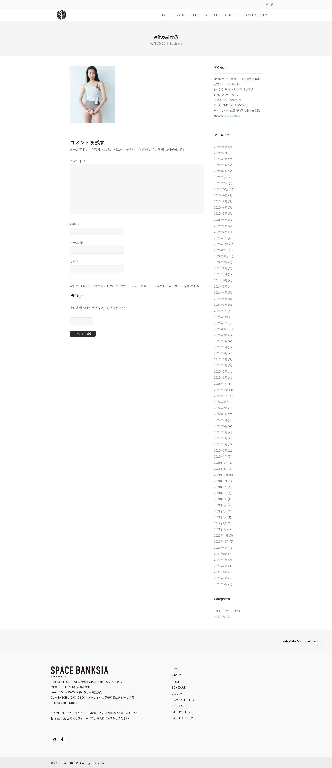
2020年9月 (221, 547)
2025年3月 (220, 226)
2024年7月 (220, 274)
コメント (78, 161)
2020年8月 (220, 554)
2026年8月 (220, 147)
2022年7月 (220, 420)
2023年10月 (221, 329)
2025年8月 (220, 201)
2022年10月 (221, 402)
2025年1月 (220, 238)
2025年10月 (221, 189)
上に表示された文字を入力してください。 (99, 308)
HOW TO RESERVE (184, 699)
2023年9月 (220, 335)
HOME (176, 669)
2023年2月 (220, 377)
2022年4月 (220, 438)
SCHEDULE (179, 687)
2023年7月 (220, 347)
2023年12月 (221, 317)
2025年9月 (220, 195)
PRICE (175, 681)
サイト (74, 261)
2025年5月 (220, 213)
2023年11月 (221, 323)
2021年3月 (220, 517)
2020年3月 (220, 584)
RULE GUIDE (179, 706)
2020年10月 (221, 541)
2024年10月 (221, 256)
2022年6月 (220, 426)
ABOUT (176, 675)
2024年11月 (221, 250)
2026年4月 (220, 159)
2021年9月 (220, 481)
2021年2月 (220, 523)
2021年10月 (221, 475)
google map (232, 115)
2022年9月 (220, 408)
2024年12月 (221, 244)
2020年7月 (220, 560)
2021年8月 (220, 487)
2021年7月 (220, 493)
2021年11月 (221, 468)
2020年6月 (220, 566)
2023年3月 (220, 371)
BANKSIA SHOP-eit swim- (303, 641)
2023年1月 (220, 383)
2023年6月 (220, 353)
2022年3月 (220, 444)
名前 (75, 224)
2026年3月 (220, 165)
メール (76, 243)
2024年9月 (220, 262)
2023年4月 (220, 365)
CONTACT (178, 694)
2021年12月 (221, 462)
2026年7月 (220, 153)
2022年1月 (220, 456)
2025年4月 (220, 219)
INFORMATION (223, 617)
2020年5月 (220, 572)
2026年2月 (220, 171)
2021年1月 (220, 529)
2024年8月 (220, 268)
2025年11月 (221, 183)
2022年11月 (221, 396)
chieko (178, 43)
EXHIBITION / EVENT (227, 610)
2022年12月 (221, 390)
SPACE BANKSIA (71, 763)
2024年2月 (220, 304)
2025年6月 (220, 207)
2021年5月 (220, 505)
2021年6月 (220, 499)
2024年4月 (220, 292)
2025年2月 (220, 232)
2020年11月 (221, 535)
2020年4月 (220, 578)
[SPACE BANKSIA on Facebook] (62, 739)
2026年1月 (220, 177)
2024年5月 (220, 286)
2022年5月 (220, 432)
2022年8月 (220, 414)
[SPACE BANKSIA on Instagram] (54, 739)
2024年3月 (220, 298)
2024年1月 (220, 311)
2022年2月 (220, 450)
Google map (69, 703)
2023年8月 (220, 341)
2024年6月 (220, 280)
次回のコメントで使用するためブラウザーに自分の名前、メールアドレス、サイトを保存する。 (136, 286)
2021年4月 (220, 511)
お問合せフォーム (77, 718)
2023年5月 (220, 359)
